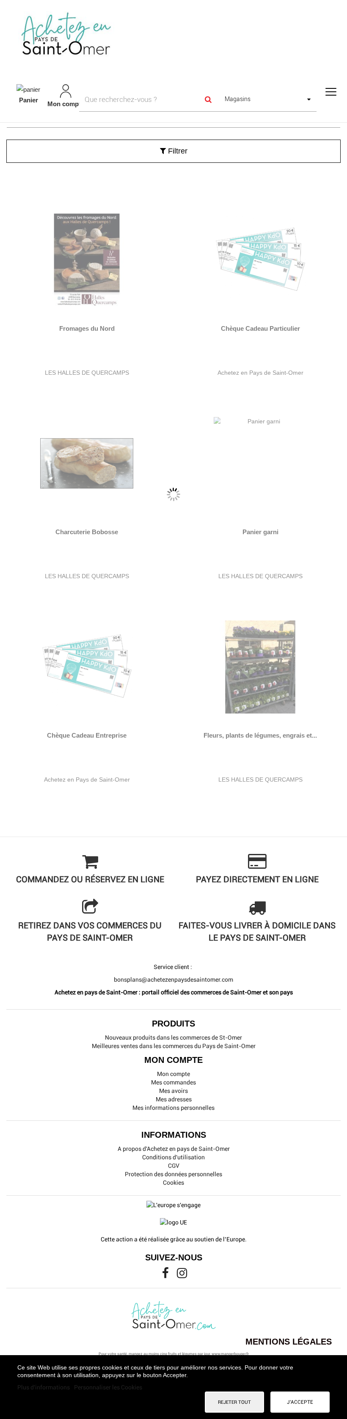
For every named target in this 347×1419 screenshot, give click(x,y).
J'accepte (300, 1402)
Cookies (173, 1182)
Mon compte (173, 1073)
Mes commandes (173, 1082)
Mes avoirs (173, 1090)
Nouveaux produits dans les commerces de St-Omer (173, 1037)
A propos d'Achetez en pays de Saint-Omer (174, 1148)
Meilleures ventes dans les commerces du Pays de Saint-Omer (174, 1046)
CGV (173, 1165)
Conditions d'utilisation (173, 1157)
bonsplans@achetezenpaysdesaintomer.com (173, 979)
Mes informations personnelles (173, 1107)
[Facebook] (166, 1275)
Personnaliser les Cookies (108, 1387)
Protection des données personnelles (173, 1174)
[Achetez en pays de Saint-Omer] (173, 35)
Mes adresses (174, 1099)
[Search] (208, 99)
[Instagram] (182, 1275)
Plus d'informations (44, 1387)
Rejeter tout (234, 1402)
